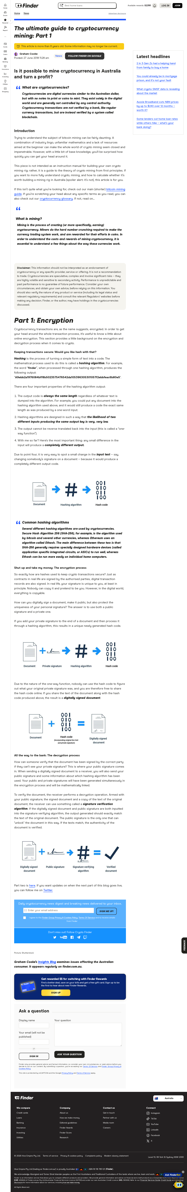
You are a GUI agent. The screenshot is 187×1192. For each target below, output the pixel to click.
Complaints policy (93, 1156)
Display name (27, 1020)
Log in (165, 5)
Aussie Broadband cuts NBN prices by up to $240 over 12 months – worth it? (158, 106)
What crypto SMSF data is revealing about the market (158, 91)
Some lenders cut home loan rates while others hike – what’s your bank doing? (157, 123)
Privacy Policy (67, 1073)
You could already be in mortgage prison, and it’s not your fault (157, 78)
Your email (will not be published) (32, 1034)
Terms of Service (83, 1073)
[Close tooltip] (183, 1172)
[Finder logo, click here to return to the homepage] (31, 5)
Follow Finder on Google (84, 56)
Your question (62, 1020)
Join (177, 5)
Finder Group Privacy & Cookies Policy (60, 918)
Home (17, 13)
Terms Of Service (87, 918)
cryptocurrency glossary (56, 198)
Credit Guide (166, 1180)
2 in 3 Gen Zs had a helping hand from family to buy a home (156, 65)
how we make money (71, 1183)
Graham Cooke (29, 54)
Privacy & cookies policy (71, 1156)
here (32, 885)
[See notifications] (154, 5)
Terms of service (50, 1156)
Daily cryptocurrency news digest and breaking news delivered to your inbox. (70, 903)
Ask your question (69, 1054)
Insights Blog (47, 962)
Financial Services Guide (150, 1180)
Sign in (34, 1056)
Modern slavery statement (116, 1156)
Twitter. (48, 890)
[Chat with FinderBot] (178, 1184)
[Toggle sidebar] (10, 20)
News (26, 13)
